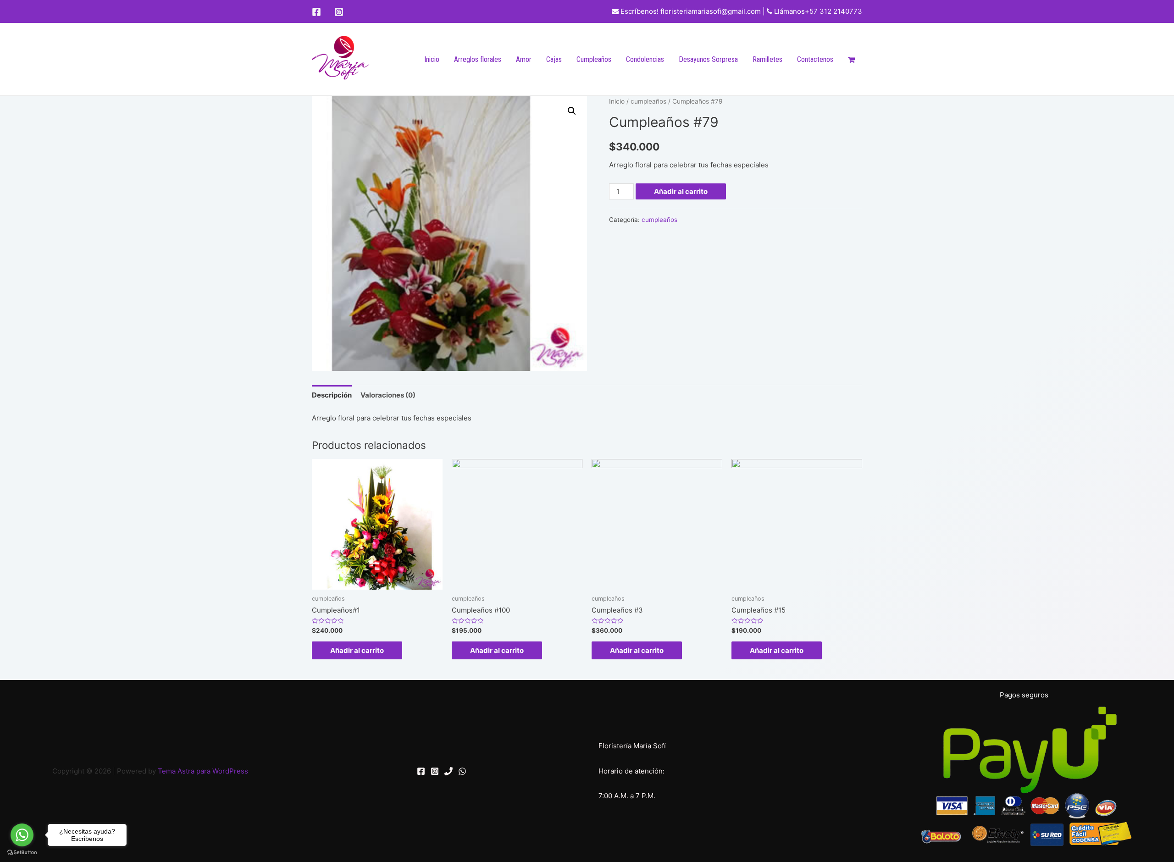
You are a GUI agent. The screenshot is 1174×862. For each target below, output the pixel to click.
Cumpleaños (593, 59)
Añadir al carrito (681, 191)
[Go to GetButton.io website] (22, 853)
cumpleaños (648, 101)
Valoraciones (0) (387, 395)
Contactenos (815, 59)
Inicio (431, 59)
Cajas (554, 59)
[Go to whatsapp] (22, 834)
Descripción (332, 395)
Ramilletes (767, 59)
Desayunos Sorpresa (708, 59)
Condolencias (645, 59)
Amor (524, 59)
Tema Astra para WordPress (203, 771)
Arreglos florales (477, 59)
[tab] (332, 395)
